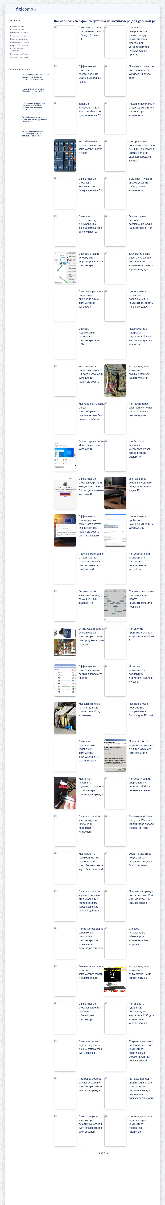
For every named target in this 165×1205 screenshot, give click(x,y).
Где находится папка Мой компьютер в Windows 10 (91, 445)
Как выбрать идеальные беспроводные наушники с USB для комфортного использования (141, 1013)
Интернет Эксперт (17, 29)
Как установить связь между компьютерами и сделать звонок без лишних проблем (91, 411)
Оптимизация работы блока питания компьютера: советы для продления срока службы (91, 636)
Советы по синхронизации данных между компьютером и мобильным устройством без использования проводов (139, 41)
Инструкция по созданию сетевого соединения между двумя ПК (140, 484)
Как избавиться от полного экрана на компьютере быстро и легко (90, 147)
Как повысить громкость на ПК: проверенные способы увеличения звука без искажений (91, 861)
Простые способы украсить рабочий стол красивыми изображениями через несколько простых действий (89, 901)
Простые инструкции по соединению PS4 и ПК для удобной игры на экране (141, 897)
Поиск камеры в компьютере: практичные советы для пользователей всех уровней (90, 1124)
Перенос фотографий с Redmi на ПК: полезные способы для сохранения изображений (91, 561)
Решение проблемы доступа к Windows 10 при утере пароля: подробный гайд (141, 822)
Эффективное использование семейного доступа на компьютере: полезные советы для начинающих (90, 526)
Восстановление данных (20, 36)
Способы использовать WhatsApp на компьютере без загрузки (138, 936)
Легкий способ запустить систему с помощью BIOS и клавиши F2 (91, 597)
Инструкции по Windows (19, 54)
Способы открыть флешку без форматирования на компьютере (91, 259)
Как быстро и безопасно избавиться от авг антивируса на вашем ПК (139, 449)
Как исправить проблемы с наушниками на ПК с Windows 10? (141, 522)
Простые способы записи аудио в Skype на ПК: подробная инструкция (89, 824)
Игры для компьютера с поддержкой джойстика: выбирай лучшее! (141, 674)
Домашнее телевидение (19, 57)
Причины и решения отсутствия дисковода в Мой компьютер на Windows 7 (91, 299)
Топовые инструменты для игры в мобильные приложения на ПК (90, 109)
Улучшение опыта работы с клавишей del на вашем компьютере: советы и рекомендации (141, 261)
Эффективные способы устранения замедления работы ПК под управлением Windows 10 (91, 486)
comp (26, 9)
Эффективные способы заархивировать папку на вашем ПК (90, 184)
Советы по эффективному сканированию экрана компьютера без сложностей (90, 224)
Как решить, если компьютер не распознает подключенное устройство (139, 561)
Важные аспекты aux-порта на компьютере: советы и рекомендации (91, 972)
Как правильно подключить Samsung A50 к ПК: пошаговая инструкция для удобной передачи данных (142, 151)
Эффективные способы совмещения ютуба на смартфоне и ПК (140, 222)
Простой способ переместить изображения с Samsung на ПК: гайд (141, 709)
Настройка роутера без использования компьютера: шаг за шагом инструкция (90, 1084)
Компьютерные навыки (19, 33)
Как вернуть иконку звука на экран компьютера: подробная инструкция (140, 1124)
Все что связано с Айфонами (17, 50)
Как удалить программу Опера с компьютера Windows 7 (141, 634)
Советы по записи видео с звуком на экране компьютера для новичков (90, 1047)
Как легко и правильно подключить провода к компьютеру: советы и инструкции (91, 786)
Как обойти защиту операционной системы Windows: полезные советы (140, 784)
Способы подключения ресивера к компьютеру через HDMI (89, 336)
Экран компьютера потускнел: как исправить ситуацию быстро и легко (141, 859)
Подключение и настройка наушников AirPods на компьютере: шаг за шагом (141, 336)
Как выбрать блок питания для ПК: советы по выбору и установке (90, 709)
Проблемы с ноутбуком (19, 39)
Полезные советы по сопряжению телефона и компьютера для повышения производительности (91, 938)
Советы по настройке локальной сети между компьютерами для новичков (141, 599)
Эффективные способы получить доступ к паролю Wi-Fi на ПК (91, 672)
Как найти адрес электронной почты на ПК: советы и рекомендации (140, 409)
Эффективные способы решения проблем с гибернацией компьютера (89, 1011)
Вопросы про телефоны (19, 46)
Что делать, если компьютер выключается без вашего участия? (139, 372)
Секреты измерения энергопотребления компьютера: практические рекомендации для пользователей (141, 1051)
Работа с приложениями (19, 42)
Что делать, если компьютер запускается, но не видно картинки (140, 972)
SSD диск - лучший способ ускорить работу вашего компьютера (140, 184)
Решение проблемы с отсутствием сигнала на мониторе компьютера (142, 109)
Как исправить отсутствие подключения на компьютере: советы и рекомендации (141, 299)
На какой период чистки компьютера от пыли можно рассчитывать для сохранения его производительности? (142, 1088)
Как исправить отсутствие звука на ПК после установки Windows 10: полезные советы (91, 374)
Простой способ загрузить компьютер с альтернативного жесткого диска (141, 747)
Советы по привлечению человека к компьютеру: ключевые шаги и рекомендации (89, 751)
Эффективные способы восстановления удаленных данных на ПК (90, 74)
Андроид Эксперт (17, 26)
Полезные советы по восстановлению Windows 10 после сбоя (141, 72)
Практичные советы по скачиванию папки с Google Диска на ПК (91, 33)
